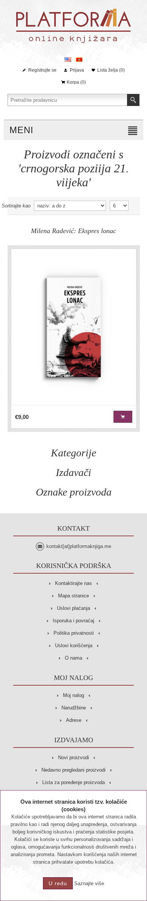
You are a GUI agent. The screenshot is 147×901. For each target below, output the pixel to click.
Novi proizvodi (73, 757)
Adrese (73, 720)
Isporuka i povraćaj (73, 620)
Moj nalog (73, 695)
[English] (67, 59)
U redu (58, 883)
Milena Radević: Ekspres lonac (73, 231)
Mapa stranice (73, 596)
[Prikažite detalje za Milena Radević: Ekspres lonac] (73, 327)
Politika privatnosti (74, 633)
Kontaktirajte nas (73, 583)
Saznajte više (89, 883)
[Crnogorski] (79, 59)
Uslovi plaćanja (73, 608)
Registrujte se (42, 70)
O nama (73, 658)
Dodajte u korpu (122, 417)
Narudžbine (73, 708)
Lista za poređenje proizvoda (73, 782)
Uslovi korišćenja (73, 645)
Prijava (77, 70)
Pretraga (133, 100)
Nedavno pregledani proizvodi (73, 770)
